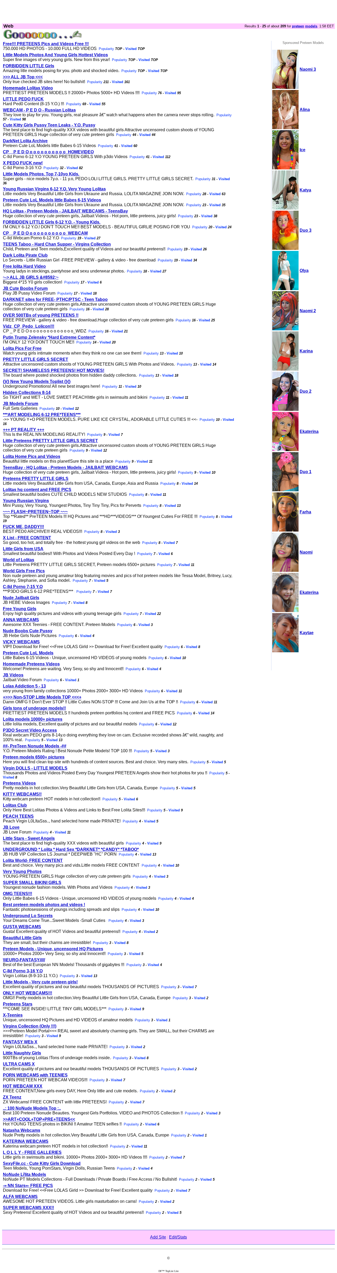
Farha (305, 512)
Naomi (306, 552)
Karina (306, 351)
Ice (302, 150)
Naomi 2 (308, 311)
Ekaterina (309, 431)
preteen (298, 26)
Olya (304, 270)
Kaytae (307, 632)
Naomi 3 (308, 69)
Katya (305, 190)
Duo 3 (305, 230)
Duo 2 (305, 391)
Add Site (158, 1237)
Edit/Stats (178, 1237)
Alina (305, 109)
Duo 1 (305, 471)
